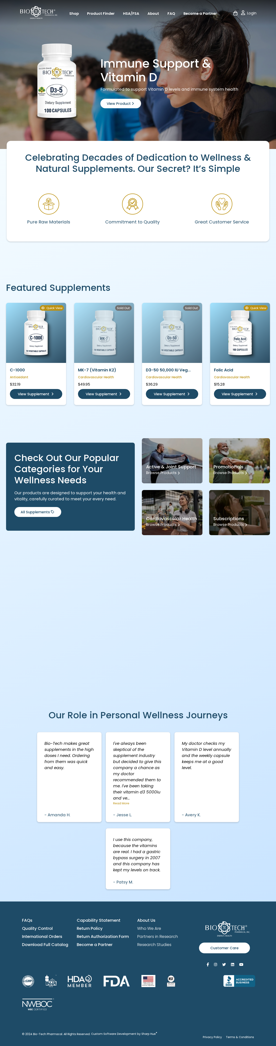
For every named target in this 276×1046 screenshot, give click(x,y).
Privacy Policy (212, 1037)
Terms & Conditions (240, 1037)
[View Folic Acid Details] (240, 333)
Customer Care (224, 947)
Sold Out (123, 308)
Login (251, 13)
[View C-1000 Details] (36, 333)
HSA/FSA (131, 13)
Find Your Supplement (177, 650)
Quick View (54, 308)
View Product (119, 103)
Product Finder (101, 13)
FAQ (171, 13)
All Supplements (35, 511)
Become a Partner (200, 13)
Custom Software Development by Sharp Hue (124, 1034)
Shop (74, 13)
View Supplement (34, 394)
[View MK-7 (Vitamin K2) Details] (104, 333)
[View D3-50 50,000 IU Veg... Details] (172, 333)
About (153, 13)
